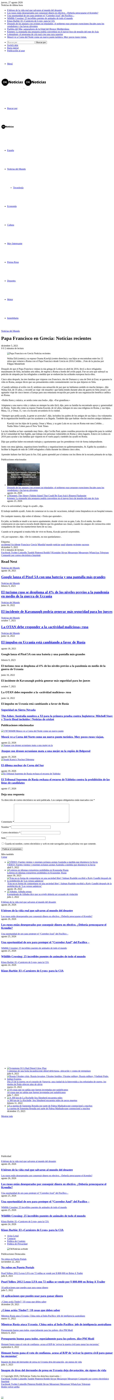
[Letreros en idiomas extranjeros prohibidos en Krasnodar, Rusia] (37, 870)
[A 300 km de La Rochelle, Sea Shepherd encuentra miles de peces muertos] (34, 1097)
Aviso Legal (13, 1236)
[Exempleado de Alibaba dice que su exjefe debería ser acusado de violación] (19, 891)
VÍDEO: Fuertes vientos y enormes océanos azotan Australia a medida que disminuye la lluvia (51, 864)
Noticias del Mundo (16, 169)
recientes (77, 544)
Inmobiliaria (12, 318)
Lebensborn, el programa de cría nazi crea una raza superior (35, 34)
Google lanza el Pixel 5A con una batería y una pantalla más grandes (53, 577)
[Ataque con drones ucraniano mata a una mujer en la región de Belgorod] (27, 745)
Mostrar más (7, 1116)
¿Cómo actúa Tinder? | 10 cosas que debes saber (30, 1310)
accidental (6, 544)
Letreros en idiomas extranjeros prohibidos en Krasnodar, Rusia (36, 873)
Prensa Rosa (13, 262)
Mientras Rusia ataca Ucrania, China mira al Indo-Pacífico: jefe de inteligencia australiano (56, 1324)
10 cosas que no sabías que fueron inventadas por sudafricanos (36, 1092)
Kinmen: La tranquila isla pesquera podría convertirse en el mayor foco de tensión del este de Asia (53, 31)
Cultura (10, 225)
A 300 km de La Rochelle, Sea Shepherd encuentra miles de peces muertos (42, 1100)
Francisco (25, 544)
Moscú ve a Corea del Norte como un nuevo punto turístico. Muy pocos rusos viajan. (47, 37)
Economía (12, 206)
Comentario (7, 822)
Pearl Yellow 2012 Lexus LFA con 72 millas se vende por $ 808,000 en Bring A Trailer (53, 1281)
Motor (10, 299)
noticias (56, 544)
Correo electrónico (10, 832)
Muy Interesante (14, 243)
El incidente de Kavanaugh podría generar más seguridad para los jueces (56, 611)
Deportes (11, 281)
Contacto (11, 1238)
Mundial (41, 544)
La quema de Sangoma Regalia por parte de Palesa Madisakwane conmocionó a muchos (48, 1108)
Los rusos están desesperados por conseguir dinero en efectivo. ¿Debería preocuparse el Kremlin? (52, 13)
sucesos (85, 544)
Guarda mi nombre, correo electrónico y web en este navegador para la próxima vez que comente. (50, 843)
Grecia (34, 544)
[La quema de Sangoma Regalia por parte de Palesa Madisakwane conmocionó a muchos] (49, 1106)
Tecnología (18, 187)
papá (63, 544)
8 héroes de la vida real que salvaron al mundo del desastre (34, 10)
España (10, 150)
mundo (49, 544)
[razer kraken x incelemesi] (57, 1397)
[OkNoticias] (24, 87)
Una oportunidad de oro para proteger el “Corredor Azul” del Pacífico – (40, 15)
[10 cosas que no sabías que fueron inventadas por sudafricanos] (37, 1089)
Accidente (15, 544)
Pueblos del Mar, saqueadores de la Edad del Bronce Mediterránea (38, 29)
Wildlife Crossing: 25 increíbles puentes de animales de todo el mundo (40, 18)
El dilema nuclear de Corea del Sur (22, 765)
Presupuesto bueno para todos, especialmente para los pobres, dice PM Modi (47, 1338)
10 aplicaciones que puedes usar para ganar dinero (32, 1295)
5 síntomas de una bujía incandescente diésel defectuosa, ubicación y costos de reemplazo (49, 1071)
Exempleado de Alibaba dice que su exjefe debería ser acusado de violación (42, 894)
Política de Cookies (16, 1241)
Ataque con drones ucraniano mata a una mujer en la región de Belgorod (45, 751)
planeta (69, 544)
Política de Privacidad (17, 1244)
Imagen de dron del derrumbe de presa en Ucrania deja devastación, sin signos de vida (53, 1370)
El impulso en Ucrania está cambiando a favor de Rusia (43, 642)
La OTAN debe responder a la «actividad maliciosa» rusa (44, 627)
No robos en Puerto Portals (17, 1267)
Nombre (6, 827)
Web (3, 838)
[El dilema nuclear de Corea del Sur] (17, 759)
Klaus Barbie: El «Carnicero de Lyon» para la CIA (31, 21)
